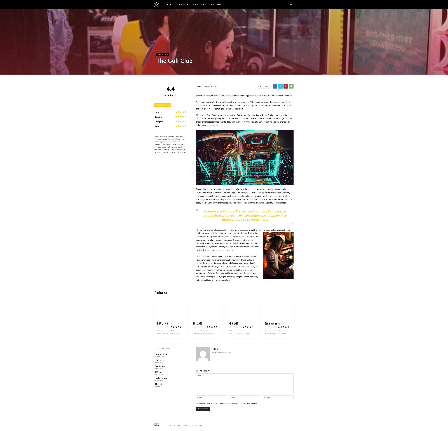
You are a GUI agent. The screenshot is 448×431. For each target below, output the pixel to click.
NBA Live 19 (162, 323)
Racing (157, 386)
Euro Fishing (159, 360)
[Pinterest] (286, 86)
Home (169, 4)
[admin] (203, 354)
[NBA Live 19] (170, 308)
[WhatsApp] (291, 86)
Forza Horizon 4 (160, 354)
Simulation (163, 54)
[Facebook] (275, 86)
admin (200, 86)
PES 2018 (197, 323)
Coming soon (198, 4)
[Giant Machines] (278, 308)
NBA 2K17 (233, 323)
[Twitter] (280, 86)
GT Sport (158, 384)
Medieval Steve (160, 378)
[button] (291, 5)
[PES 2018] (206, 308)
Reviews (182, 4)
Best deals (216, 4)
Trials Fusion (159, 366)
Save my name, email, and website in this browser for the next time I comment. (229, 403)
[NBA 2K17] (242, 308)
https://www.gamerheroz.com (221, 352)
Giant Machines (272, 323)
